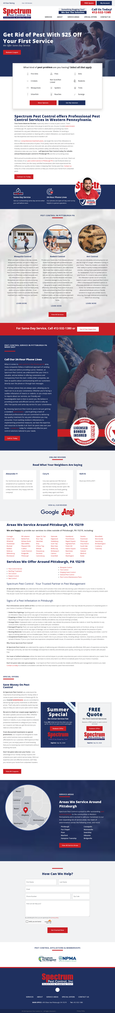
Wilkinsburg (11, 553)
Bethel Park (25, 539)
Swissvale (54, 536)
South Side (84, 546)
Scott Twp (54, 544)
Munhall (9, 546)
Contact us (68, 166)
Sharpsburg (40, 551)
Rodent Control (13, 576)
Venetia (82, 536)
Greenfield (54, 556)
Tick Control (64, 570)
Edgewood (54, 539)
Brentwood (10, 556)
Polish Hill (69, 546)
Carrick (68, 553)
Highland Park (70, 544)
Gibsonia (87, 835)
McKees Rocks (26, 541)
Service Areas (73, 17)
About (60, 17)
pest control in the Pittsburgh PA (31, 364)
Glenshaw (39, 541)
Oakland (83, 551)
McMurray (54, 549)
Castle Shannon (26, 551)
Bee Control (12, 578)
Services (48, 17)
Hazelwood (69, 536)
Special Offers (90, 17)
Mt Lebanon (25, 536)
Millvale (38, 549)
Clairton (53, 553)
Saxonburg (99, 541)
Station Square (71, 549)
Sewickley (87, 832)
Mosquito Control (66, 567)
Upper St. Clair (41, 536)
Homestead (10, 544)
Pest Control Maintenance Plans (71, 577)
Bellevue (9, 551)
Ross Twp (39, 539)
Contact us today (12, 665)
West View (54, 546)
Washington (70, 556)
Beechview (69, 551)
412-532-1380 (101, 12)
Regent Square (71, 541)
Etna (37, 544)
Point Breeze (70, 539)
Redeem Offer (58, 729)
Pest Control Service (15, 569)
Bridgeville (24, 553)
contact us (15, 428)
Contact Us (105, 17)
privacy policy (54, 917)
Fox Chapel (65, 829)
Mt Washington (100, 544)
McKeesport (55, 551)
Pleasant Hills (25, 546)
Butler (82, 556)
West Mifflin (25, 544)
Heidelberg (54, 541)
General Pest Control (67, 575)
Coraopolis (84, 549)
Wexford (83, 553)
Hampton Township (68, 838)
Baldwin (9, 549)
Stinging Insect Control (68, 572)
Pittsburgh (25, 556)
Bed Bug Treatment (15, 571)
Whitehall (10, 541)
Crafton (24, 549)
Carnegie (10, 536)
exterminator (70, 126)
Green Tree (10, 539)
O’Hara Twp (40, 546)
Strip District (84, 544)
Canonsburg (40, 556)
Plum (63, 832)
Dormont (39, 553)
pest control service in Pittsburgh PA (40, 161)
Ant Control (12, 574)
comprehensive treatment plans (32, 141)
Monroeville (99, 539)
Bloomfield (98, 536)
